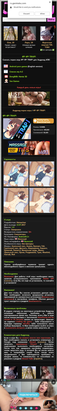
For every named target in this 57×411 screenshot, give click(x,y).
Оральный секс (11, 252)
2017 (23, 225)
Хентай (7, 254)
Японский (22, 239)
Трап (39, 252)
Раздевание (31, 252)
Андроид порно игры (22, 110)
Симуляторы (20, 234)
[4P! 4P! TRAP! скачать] (43, 123)
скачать (8, 281)
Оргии (21, 252)
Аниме (29, 246)
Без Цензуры (27, 244)
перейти (38, 359)
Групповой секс (11, 248)
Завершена (16, 230)
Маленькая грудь (29, 250)
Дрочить (23, 248)
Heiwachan (21, 222)
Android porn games (18, 66)
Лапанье (17, 250)
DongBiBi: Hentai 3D (18, 77)
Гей (43, 246)
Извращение (33, 248)
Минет (41, 250)
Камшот (43, 248)
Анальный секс (18, 246)
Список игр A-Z (16, 72)
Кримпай (8, 250)
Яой (13, 254)
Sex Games (14, 81)
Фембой (46, 252)
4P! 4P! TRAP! (39, 110)
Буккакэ (36, 246)
